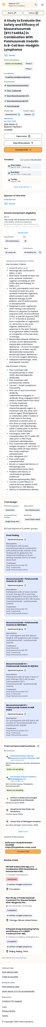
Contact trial (21, 149)
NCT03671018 (10, 121)
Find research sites (10, 986)
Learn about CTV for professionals (18, 991)
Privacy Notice (8, 1011)
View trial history (21, 187)
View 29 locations (21, 143)
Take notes (21, 136)
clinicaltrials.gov (20, 958)
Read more (23, 232)
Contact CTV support (12, 1001)
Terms (5, 1015)
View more (23, 831)
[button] (17, 77)
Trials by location (10, 977)
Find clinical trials (10, 972)
